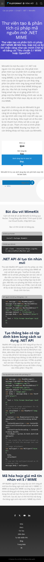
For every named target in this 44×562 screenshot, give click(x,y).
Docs (21, 527)
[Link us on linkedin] (29, 515)
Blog (21, 541)
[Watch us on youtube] (24, 515)
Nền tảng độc (22, 153)
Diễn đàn (21, 534)
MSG (8, 186)
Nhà (21, 524)
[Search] (41, 3)
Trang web (21, 544)
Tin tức (21, 531)
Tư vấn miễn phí (21, 537)
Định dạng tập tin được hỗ (22, 160)
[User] (36, 3)
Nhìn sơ (22, 144)
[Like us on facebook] (15, 515)
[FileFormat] (14, 3)
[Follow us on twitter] (19, 515)
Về (21, 548)
